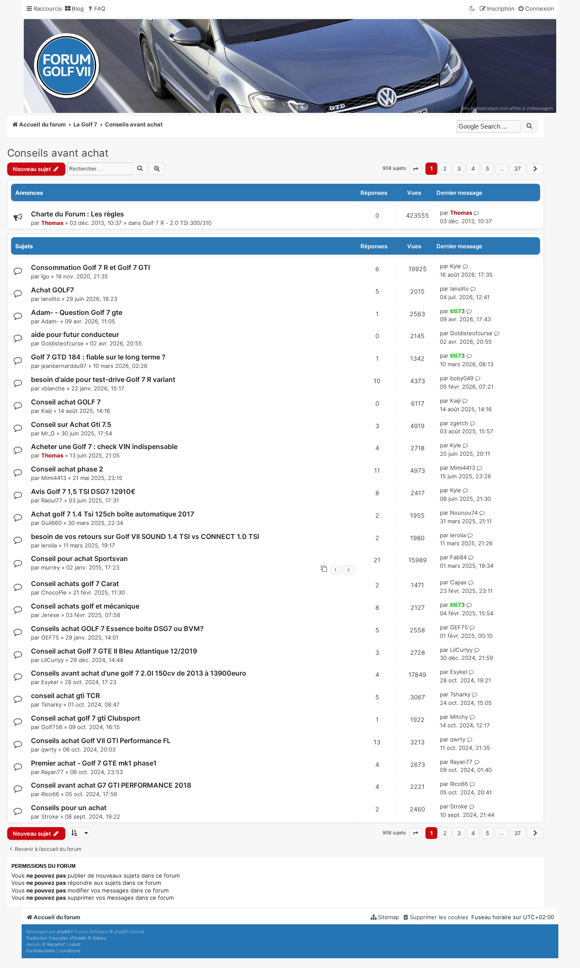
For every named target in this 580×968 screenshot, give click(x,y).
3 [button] (459, 168)
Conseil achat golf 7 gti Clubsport (85, 718)
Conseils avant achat (58, 153)
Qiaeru (99, 937)
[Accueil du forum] (290, 66)
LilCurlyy (52, 660)
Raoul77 (51, 500)
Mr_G (48, 433)
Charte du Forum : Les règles (77, 214)
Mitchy (459, 716)
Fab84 (458, 557)
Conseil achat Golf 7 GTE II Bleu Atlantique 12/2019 (114, 651)
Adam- (50, 321)
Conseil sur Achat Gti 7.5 (71, 424)
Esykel (49, 682)
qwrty (48, 749)
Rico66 (50, 794)
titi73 (457, 311)
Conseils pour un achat (69, 807)
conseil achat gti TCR (65, 695)
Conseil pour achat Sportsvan (79, 558)
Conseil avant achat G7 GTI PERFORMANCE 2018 (111, 785)
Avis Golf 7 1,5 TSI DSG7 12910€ (83, 491)
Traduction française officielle (56, 937)
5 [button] (487, 168)
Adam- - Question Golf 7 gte (76, 312)
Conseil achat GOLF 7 (66, 402)
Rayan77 (52, 772)
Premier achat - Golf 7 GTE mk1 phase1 (94, 763)
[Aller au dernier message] (476, 213)
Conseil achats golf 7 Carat (75, 583)
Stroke (50, 816)
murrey (50, 567)
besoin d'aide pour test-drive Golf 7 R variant (103, 379)
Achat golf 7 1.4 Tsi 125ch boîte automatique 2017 (112, 514)
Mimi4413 (53, 477)
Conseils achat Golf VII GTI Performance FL (101, 740)
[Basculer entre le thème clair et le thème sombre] (472, 9)
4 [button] (473, 168)
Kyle (455, 266)
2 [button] (445, 168)
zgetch (459, 423)
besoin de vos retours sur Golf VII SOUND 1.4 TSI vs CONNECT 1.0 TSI (145, 536)
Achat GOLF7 (52, 290)
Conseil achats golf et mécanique (85, 606)
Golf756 (51, 727)
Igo (45, 276)
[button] (415, 168)
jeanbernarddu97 (64, 365)
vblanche (53, 388)
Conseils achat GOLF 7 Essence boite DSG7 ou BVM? (117, 628)
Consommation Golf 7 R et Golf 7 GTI (90, 267)
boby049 (461, 378)
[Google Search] (529, 126)
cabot (75, 944)
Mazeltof (56, 944)
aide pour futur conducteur (75, 334)
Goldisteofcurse (62, 343)
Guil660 (51, 522)
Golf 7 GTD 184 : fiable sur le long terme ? (98, 357)
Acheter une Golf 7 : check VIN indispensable (104, 446)
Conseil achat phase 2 (67, 469)
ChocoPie (54, 592)
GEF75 (50, 637)
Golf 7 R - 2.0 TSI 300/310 (177, 222)
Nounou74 (464, 512)
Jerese (50, 615)
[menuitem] (74, 9)
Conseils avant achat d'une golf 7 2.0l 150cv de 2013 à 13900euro (138, 673)
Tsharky (51, 704)
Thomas (52, 222)
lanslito (50, 298)
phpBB (63, 931)
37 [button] (517, 168)
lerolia (49, 545)
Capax (458, 582)
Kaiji (46, 410)
